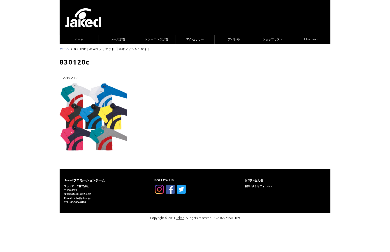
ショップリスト (272, 39)
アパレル (234, 39)
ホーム (79, 39)
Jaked (180, 218)
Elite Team (311, 39)
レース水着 (117, 39)
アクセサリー (195, 39)
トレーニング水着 (156, 39)
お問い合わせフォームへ (258, 186)
